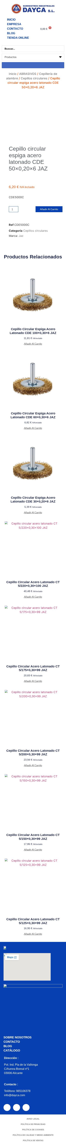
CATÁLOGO (12, 1050)
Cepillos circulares (34, 78)
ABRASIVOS (27, 74)
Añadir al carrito (49, 209)
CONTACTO (15, 28)
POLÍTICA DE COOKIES (33, 1130)
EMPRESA (14, 24)
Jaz (21, 235)
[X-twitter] (26, 1107)
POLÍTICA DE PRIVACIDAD (33, 1124)
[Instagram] (16, 1107)
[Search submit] (33, 65)
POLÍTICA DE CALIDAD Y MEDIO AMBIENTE (33, 1135)
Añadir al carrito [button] (33, 344)
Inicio (12, 74)
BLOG (11, 33)
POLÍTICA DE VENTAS (33, 1140)
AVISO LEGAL (33, 1119)
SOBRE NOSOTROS (18, 1037)
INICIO (11, 19)
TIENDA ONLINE (18, 37)
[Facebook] (7, 1107)
